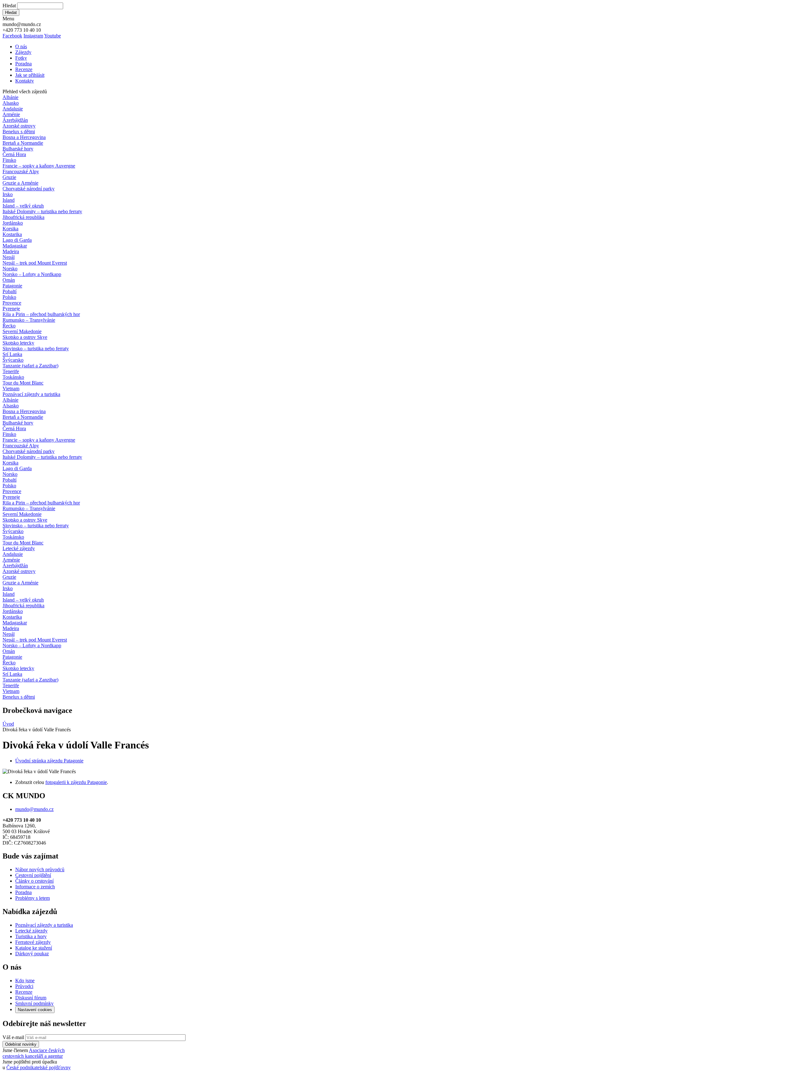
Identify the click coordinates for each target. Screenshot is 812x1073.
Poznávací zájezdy (31, 394)
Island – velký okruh (23, 205)
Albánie (10, 97)
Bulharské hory (18, 148)
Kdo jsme (25, 980)
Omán (9, 280)
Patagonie (12, 285)
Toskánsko (13, 377)
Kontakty (24, 80)
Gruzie (9, 177)
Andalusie (13, 108)
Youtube (52, 35)
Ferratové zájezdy (33, 942)
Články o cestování (34, 881)
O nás (21, 46)
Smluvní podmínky (34, 1003)
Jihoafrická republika (23, 217)
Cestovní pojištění (33, 875)
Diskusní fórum (30, 997)
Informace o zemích (35, 886)
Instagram (33, 35)
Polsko (9, 297)
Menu (8, 18)
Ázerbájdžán (15, 120)
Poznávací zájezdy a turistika (44, 925)
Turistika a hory (31, 936)
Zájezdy (23, 52)
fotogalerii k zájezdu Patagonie (76, 782)
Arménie (11, 114)
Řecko (9, 325)
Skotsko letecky (18, 343)
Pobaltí (9, 291)
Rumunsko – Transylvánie (29, 320)
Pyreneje (11, 308)
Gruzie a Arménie (20, 183)
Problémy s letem (32, 898)
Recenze (23, 69)
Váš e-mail (13, 1037)
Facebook (12, 35)
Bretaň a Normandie (23, 143)
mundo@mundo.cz (34, 809)
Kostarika (12, 234)
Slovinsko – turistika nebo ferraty (36, 348)
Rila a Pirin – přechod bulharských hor (41, 314)
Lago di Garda (17, 240)
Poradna (23, 63)
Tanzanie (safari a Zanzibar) (30, 365)
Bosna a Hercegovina (24, 137)
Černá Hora (14, 154)
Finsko (9, 160)
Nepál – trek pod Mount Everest (35, 263)
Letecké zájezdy (19, 548)
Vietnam (11, 388)
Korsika (10, 228)
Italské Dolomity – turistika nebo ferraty (42, 211)
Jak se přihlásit (29, 75)
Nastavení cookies (35, 1009)
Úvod (8, 724)
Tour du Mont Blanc (23, 382)
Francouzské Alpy (21, 171)
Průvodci (24, 986)
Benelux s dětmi (19, 131)
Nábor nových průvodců (39, 869)
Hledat (9, 5)
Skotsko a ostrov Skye (25, 337)
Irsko (8, 194)
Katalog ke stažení (33, 948)
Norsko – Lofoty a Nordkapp (32, 274)
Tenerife (11, 371)
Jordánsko (13, 223)
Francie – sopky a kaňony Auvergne (39, 165)
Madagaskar (15, 245)
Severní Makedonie (22, 331)
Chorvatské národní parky (29, 188)
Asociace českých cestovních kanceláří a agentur (34, 1053)
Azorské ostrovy (19, 125)
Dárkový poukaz (32, 953)
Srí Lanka (12, 354)
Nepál (9, 257)
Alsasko (11, 103)
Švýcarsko (13, 360)
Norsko (10, 268)
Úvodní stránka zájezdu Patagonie (49, 760)
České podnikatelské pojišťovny (38, 1067)
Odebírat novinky (20, 1044)
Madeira (11, 251)
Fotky (21, 58)
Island (9, 200)
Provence (12, 303)
